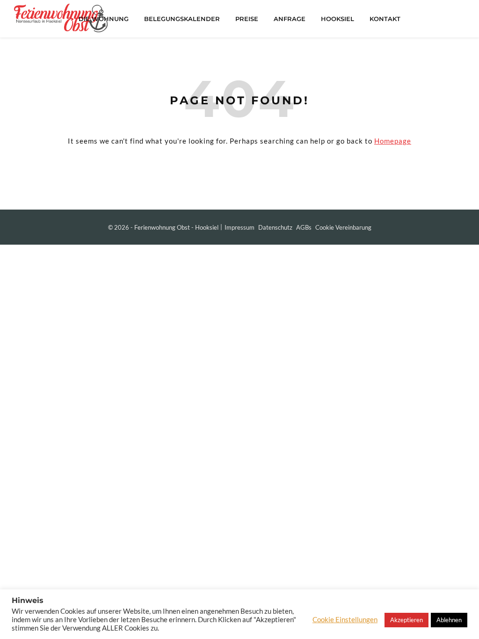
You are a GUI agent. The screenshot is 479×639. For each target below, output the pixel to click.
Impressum (239, 227)
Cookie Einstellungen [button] (344, 620)
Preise (246, 18)
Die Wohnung (104, 18)
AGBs (304, 227)
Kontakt (385, 18)
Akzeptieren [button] (406, 620)
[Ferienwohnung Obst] (61, 18)
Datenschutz (275, 227)
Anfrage (289, 18)
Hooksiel (337, 18)
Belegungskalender (182, 18)
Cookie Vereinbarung (343, 227)
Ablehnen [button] (449, 620)
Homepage (392, 141)
